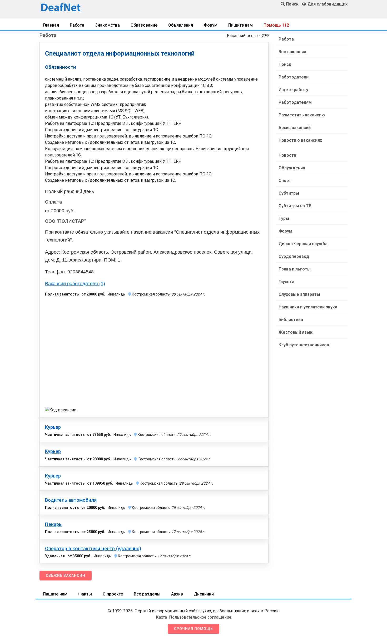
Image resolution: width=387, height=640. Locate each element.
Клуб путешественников (304, 344)
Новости (287, 155)
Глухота (286, 281)
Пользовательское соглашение (200, 617)
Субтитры (289, 193)
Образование (144, 25)
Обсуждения (292, 167)
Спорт (285, 180)
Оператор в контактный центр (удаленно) (93, 548)
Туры (284, 218)
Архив (177, 594)
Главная (51, 25)
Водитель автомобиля (71, 500)
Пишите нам (240, 25)
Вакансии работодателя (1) (75, 283)
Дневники (204, 594)
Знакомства (107, 25)
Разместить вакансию (302, 114)
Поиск (285, 64)
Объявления (180, 25)
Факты (85, 594)
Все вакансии (292, 51)
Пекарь (53, 524)
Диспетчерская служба (303, 243)
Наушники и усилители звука (308, 306)
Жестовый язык (295, 332)
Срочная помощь (193, 629)
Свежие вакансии (65, 575)
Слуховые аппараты (299, 294)
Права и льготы (295, 269)
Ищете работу (293, 89)
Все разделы (147, 594)
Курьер (53, 427)
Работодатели (294, 77)
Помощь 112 (276, 25)
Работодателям (295, 102)
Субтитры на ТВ (295, 205)
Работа (77, 25)
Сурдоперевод (294, 256)
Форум (210, 25)
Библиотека (291, 319)
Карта (161, 617)
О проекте (113, 594)
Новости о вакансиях (300, 140)
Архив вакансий (295, 127)
